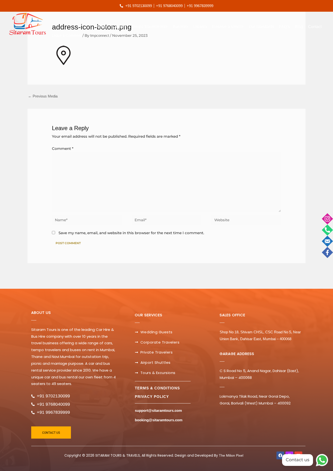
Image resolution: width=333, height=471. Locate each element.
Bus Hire (180, 27)
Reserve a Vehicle (228, 27)
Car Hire (119, 27)
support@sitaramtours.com (158, 410)
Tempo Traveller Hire (150, 27)
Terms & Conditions (157, 388)
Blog (299, 27)
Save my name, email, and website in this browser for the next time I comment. (131, 233)
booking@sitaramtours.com (158, 420)
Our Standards (261, 27)
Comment (62, 148)
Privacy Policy (152, 396)
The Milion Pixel (231, 455)
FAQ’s (284, 27)
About (102, 27)
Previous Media (43, 96)
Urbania (200, 27)
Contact (315, 27)
